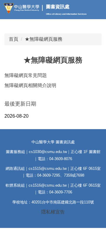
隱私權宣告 (53, 211)
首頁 (13, 39)
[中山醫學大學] (23, 8)
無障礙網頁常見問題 (25, 75)
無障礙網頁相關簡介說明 (30, 85)
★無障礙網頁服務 (43, 39)
